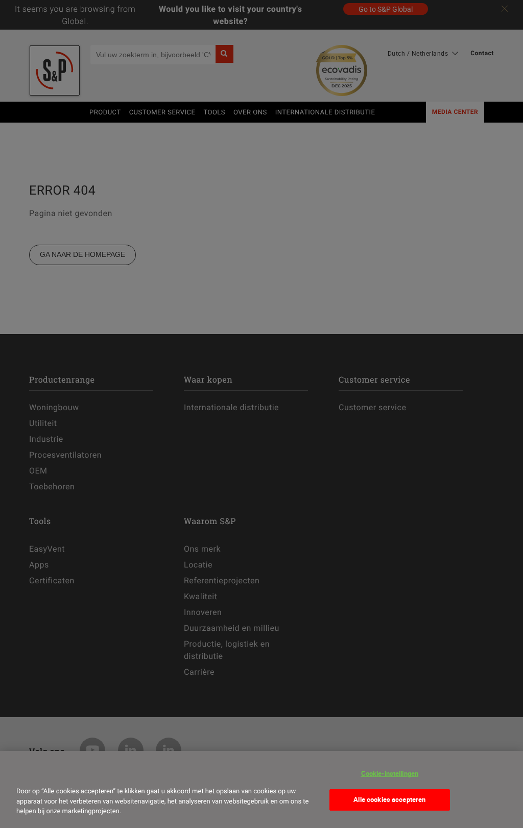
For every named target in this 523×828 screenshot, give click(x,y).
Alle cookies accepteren (389, 799)
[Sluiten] (27, 772)
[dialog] (261, 789)
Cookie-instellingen (389, 773)
